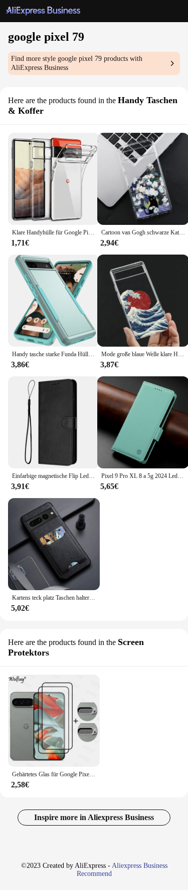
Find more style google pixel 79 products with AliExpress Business (76, 63)
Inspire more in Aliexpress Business (94, 817)
